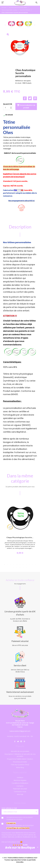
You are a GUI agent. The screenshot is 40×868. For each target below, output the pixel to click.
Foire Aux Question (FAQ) (20, 765)
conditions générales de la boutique (20, 825)
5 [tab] (17, 564)
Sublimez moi (31, 858)
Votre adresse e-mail (9, 808)
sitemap (20, 794)
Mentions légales (20, 780)
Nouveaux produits (20, 762)
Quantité (7, 104)
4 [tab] (14, 564)
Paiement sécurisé (20, 789)
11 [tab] (35, 564)
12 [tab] (14, 567)
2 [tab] (8, 564)
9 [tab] (29, 564)
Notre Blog (20, 767)
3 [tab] (11, 564)
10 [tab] (32, 564)
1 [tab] (5, 564)
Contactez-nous (20, 792)
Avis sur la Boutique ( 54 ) (11, 842)
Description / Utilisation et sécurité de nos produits (20, 755)
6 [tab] (20, 564)
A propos (20, 786)
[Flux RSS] (21, 842)
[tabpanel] (20, 527)
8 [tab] (26, 564)
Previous (5, 24)
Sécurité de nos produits (20, 751)
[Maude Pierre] (20, 3)
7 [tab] (23, 564)
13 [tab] (17, 567)
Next (34, 24)
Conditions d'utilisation (20, 783)
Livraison (20, 777)
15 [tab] (23, 567)
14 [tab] (20, 567)
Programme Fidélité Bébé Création (20, 759)
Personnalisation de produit (26, 106)
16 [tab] (26, 567)
